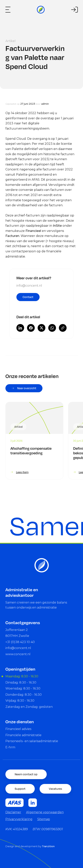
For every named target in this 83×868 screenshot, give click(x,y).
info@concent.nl (29, 285)
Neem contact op (26, 774)
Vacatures (55, 789)
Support (20, 789)
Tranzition (48, 846)
